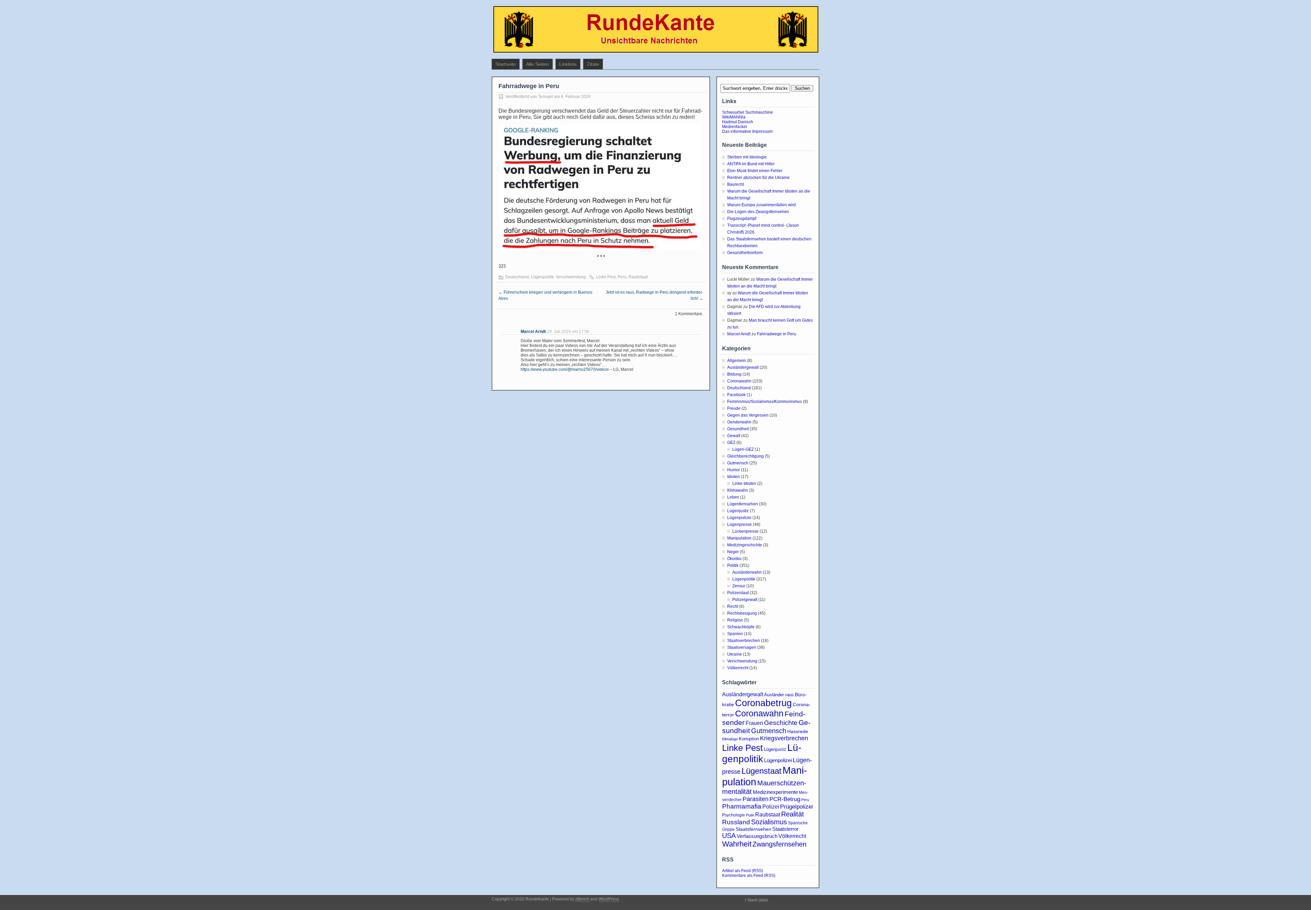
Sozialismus (769, 822)
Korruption (749, 738)
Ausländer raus (779, 694)
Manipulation (739, 538)
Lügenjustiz (738, 510)
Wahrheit (736, 844)
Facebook (736, 394)
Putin (750, 815)
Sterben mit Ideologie (747, 157)
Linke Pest (606, 277)
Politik (732, 565)
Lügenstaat (761, 770)
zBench (582, 899)
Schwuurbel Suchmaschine (747, 112)
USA (729, 835)
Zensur (738, 586)
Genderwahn (739, 422)
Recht (732, 606)
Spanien (735, 633)
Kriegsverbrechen (784, 738)
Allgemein (736, 360)
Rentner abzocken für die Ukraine (758, 177)
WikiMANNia (734, 117)
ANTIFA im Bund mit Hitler (751, 164)
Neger (733, 551)
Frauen (754, 723)
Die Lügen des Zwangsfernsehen (758, 211)
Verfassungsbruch (757, 836)
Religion (735, 620)
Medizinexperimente (775, 792)
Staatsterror (785, 829)
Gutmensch (737, 463)
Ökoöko (734, 558)
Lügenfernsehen (742, 504)
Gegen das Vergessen (748, 415)
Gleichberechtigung (745, 456)
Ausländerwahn (747, 572)
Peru (622, 277)
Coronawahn (739, 381)
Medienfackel (734, 126)
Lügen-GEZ (743, 449)
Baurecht (735, 184)
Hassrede (797, 731)
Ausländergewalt (743, 367)
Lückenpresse (745, 531)
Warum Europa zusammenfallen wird (761, 204)
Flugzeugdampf (741, 218)
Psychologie (733, 815)
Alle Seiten (537, 64)
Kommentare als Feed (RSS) (748, 875)
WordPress (608, 899)
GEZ (731, 442)
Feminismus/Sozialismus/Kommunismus (764, 401)
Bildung (734, 374)
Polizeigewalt (744, 599)
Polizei (770, 806)
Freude (734, 408)
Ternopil (545, 96)
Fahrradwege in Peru (776, 334)
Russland (736, 822)
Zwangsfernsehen (779, 844)
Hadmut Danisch (737, 122)
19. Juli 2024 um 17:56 (568, 331)
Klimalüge (730, 739)
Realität (792, 814)
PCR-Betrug (785, 799)
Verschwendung (571, 277)
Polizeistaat (738, 592)
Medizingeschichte (744, 545)
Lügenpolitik (542, 277)
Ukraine (734, 654)
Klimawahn (737, 490)
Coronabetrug (763, 703)
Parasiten (756, 799)
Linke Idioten (744, 483)
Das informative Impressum (747, 131)
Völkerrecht (737, 668)
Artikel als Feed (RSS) (742, 870)
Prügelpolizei (796, 806)
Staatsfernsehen (753, 829)
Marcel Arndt (533, 331)
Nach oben (758, 900)
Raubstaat (638, 277)
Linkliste (568, 64)
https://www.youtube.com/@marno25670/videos (565, 369)
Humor (733, 469)
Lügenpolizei (739, 517)
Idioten (733, 476)
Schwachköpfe (741, 627)
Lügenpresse (739, 524)
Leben (733, 497)
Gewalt (733, 435)
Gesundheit (738, 428)
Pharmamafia (741, 806)
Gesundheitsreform (745, 252)
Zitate (593, 64)
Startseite (505, 64)
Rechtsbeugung (742, 613)
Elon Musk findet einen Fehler (755, 170)
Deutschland (517, 277)
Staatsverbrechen (743, 640)
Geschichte (781, 722)
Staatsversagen (741, 647)
